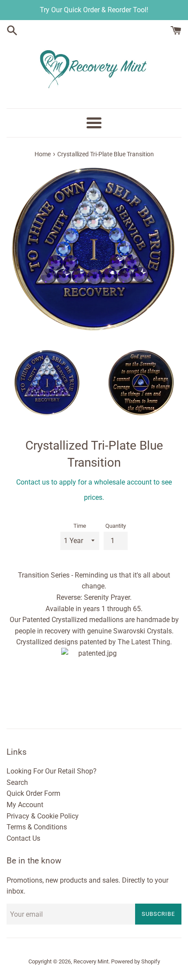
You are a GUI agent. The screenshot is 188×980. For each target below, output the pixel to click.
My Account (25, 805)
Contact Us (23, 838)
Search (17, 782)
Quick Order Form (33, 793)
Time (79, 526)
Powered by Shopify (135, 961)
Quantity (115, 526)
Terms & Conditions (37, 827)
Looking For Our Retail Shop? (52, 771)
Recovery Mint (90, 961)
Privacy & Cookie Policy (43, 816)
